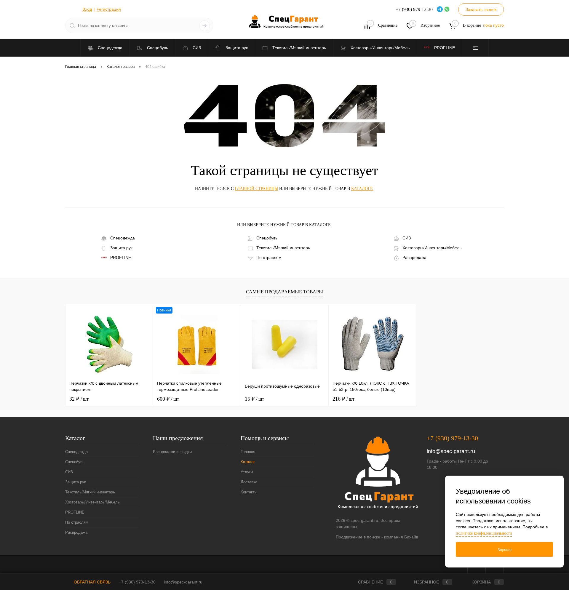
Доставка (249, 482)
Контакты (249, 492)
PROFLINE (120, 257)
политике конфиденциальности (484, 533)
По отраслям (269, 257)
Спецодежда (122, 238)
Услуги (247, 472)
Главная (248, 452)
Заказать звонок (481, 9)
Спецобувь (266, 238)
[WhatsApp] (447, 9)
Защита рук (121, 247)
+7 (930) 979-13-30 (452, 438)
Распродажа (414, 257)
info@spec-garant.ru (451, 451)
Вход (87, 9)
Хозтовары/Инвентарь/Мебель (431, 247)
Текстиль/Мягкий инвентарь (283, 247)
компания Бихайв (401, 537)
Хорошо (504, 549)
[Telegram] (440, 9)
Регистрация (109, 9)
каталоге (362, 188)
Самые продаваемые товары (284, 291)
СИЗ (406, 238)
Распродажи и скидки (172, 452)
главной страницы (256, 188)
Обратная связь (92, 582)
